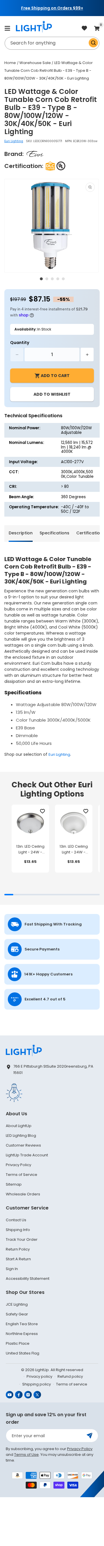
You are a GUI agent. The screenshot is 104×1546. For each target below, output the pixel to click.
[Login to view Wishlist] (84, 28)
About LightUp (18, 1125)
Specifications (54, 533)
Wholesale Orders (23, 1194)
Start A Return (18, 1259)
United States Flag (22, 1353)
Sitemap (14, 1184)
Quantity (19, 342)
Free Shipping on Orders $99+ (52, 8)
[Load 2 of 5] (46, 278)
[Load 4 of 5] (57, 278)
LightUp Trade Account (27, 1155)
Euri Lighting (13, 141)
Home (10, 62)
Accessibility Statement (27, 1278)
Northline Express (22, 1333)
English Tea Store (22, 1324)
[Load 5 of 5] (63, 278)
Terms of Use (26, 1454)
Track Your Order (22, 1239)
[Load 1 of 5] (41, 278)
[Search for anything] (93, 42)
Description (21, 533)
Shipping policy (36, 1384)
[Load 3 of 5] (52, 278)
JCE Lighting (17, 1304)
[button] (7, 28)
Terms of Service (21, 1174)
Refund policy (70, 1376)
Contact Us (16, 1220)
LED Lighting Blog (21, 1135)
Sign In (12, 1268)
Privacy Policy (18, 1165)
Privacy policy (39, 1376)
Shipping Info (18, 1229)
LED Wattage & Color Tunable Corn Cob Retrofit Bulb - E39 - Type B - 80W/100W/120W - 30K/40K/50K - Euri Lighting (48, 70)
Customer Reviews (23, 1145)
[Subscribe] (89, 1435)
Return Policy (18, 1249)
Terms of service (71, 1384)
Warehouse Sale (35, 62)
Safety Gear (17, 1314)
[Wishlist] (42, 811)
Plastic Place (17, 1343)
